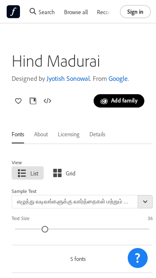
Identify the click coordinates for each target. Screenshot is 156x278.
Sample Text (24, 191)
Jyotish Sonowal (68, 78)
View (17, 162)
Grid (70, 173)
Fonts (18, 134)
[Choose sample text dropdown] (145, 201)
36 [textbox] (150, 218)
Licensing (68, 134)
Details (97, 134)
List (34, 173)
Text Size (21, 218)
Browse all (76, 11)
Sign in (135, 11)
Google (118, 78)
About (41, 134)
